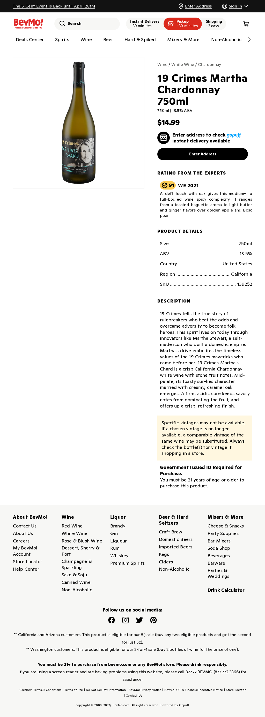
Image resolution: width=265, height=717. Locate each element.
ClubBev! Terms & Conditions (40, 690)
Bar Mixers (219, 541)
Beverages (219, 555)
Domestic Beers (176, 539)
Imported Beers (175, 547)
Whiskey (119, 555)
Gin (114, 533)
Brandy (117, 526)
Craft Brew (170, 532)
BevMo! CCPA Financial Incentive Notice (192, 690)
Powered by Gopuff (174, 705)
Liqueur (118, 541)
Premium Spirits (127, 563)
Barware (216, 563)
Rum (115, 548)
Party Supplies (223, 533)
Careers (21, 541)
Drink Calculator (226, 590)
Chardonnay (209, 64)
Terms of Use (72, 690)
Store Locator (27, 561)
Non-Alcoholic (77, 590)
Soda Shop (219, 548)
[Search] (60, 23)
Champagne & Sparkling (77, 564)
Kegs (164, 554)
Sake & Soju (74, 575)
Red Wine (72, 526)
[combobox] (87, 24)
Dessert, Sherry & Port (80, 551)
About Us (23, 533)
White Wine (182, 64)
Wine (162, 64)
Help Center (26, 569)
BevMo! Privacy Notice (144, 690)
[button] (234, 6)
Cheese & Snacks (226, 526)
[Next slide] (249, 39)
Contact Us (25, 526)
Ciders (166, 562)
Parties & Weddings (218, 573)
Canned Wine (76, 582)
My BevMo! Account (25, 551)
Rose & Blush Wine (82, 541)
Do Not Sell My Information (105, 690)
